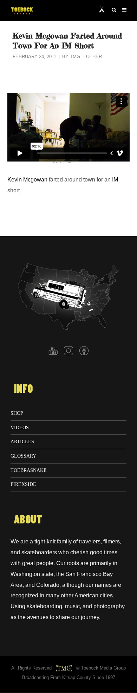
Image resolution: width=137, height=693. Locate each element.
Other (94, 56)
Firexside (23, 484)
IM (115, 179)
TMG (75, 56)
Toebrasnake (29, 470)
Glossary (23, 456)
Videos (20, 427)
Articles (22, 441)
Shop (17, 413)
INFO (23, 389)
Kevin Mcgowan (27, 179)
